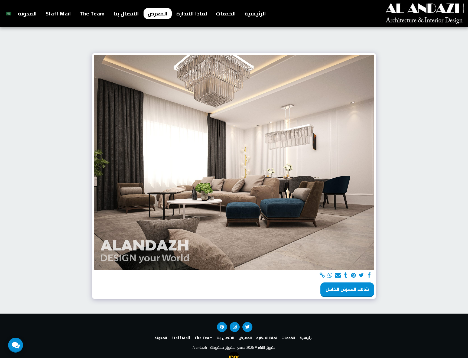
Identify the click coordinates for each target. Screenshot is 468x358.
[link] (322, 275)
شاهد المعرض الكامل (347, 289)
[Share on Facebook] (369, 275)
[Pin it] (353, 275)
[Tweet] (361, 275)
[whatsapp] (330, 275)
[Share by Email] (338, 275)
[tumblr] (346, 275)
